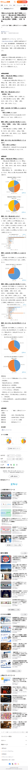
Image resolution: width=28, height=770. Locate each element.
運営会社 (3, 748)
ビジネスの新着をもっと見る (14, 671)
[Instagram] (15, 764)
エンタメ (6, 5)
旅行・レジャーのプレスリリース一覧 (15, 732)
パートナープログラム (7, 751)
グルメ (10, 5)
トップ (2, 732)
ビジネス (18, 455)
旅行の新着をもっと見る (14, 609)
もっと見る (23, 553)
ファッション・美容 (21, 5)
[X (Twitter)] (11, 465)
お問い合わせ (14, 476)
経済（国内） (19, 459)
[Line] (14, 465)
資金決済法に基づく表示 (8, 759)
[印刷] (17, 465)
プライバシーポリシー (7, 757)
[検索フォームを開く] (15, 2)
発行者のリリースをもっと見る (14, 545)
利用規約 (3, 754)
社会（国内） (4, 461)
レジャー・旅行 (11, 459)
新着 (2, 5)
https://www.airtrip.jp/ (7, 41)
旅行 (14, 5)
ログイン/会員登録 (22, 1)
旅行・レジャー (11, 455)
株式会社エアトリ (5, 31)
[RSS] (18, 764)
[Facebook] (8, 465)
